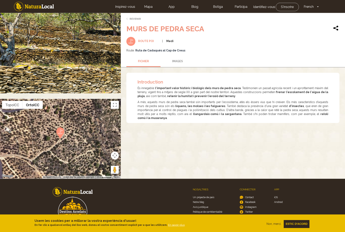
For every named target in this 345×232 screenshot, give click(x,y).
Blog (194, 7)
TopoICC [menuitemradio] (12, 105)
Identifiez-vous (264, 7)
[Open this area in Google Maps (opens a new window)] (7, 176)
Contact (249, 197)
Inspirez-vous (125, 7)
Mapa (148, 7)
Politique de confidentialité (207, 211)
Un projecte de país (203, 197)
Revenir (135, 18)
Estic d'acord (296, 223)
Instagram (251, 206)
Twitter (249, 211)
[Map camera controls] (115, 155)
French (309, 7)
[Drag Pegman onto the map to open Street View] (115, 170)
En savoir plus (176, 224)
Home (34, 6)
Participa (241, 7)
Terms (117, 177)
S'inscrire (287, 7)
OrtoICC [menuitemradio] (32, 105)
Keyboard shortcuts (52, 177)
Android (278, 202)
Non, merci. (274, 223)
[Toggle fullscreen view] (115, 105)
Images (177, 61)
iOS (276, 197)
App (172, 7)
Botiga (218, 7)
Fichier (143, 61)
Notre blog (198, 202)
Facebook (250, 202)
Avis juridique (200, 206)
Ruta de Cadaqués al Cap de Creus (160, 50)
